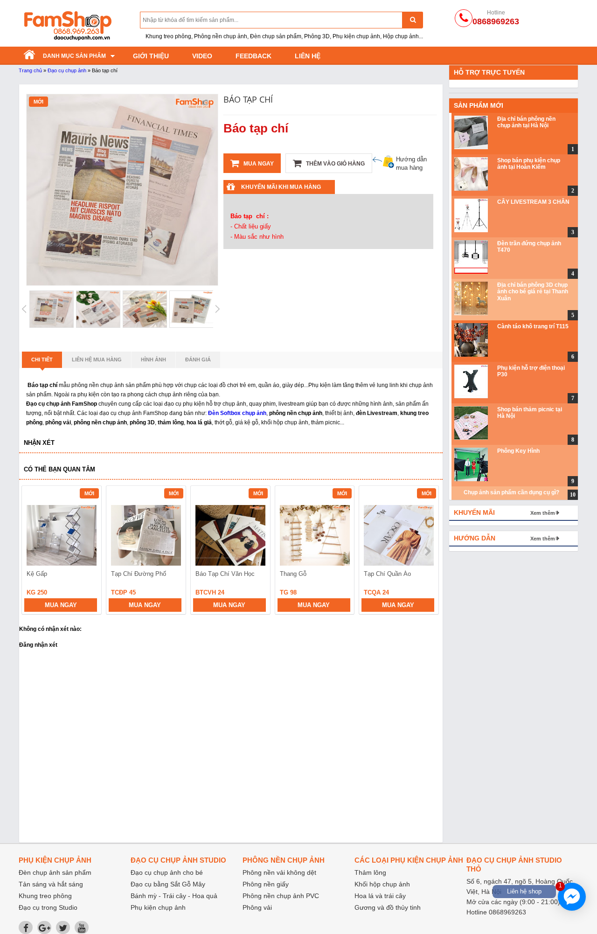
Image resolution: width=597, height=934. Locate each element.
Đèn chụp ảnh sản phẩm (55, 872)
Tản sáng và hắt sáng (51, 884)
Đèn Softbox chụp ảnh (237, 413)
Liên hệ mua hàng (97, 359)
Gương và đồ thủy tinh (387, 907)
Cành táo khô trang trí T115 (533, 326)
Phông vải (257, 907)
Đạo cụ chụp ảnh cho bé (167, 872)
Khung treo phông (45, 895)
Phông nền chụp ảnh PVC (281, 895)
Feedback (253, 56)
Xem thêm (542, 513)
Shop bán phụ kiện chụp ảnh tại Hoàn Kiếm (528, 163)
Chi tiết (42, 359)
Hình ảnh (153, 359)
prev (34, 551)
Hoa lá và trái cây (380, 895)
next (427, 551)
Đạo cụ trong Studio (48, 907)
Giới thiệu (151, 56)
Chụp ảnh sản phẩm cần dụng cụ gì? (511, 492)
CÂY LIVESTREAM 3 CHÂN (533, 202)
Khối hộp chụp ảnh (382, 884)
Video (202, 56)
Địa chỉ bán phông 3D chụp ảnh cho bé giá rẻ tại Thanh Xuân (532, 292)
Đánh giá (198, 359)
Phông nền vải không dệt (279, 872)
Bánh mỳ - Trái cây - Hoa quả (174, 895)
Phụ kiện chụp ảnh (158, 907)
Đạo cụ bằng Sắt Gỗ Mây (168, 884)
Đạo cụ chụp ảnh (67, 70)
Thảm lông (370, 872)
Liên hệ (307, 56)
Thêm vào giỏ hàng (335, 163)
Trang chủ (30, 70)
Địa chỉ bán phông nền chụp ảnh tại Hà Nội (526, 122)
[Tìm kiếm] (412, 20)
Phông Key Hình (518, 451)
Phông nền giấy (266, 884)
